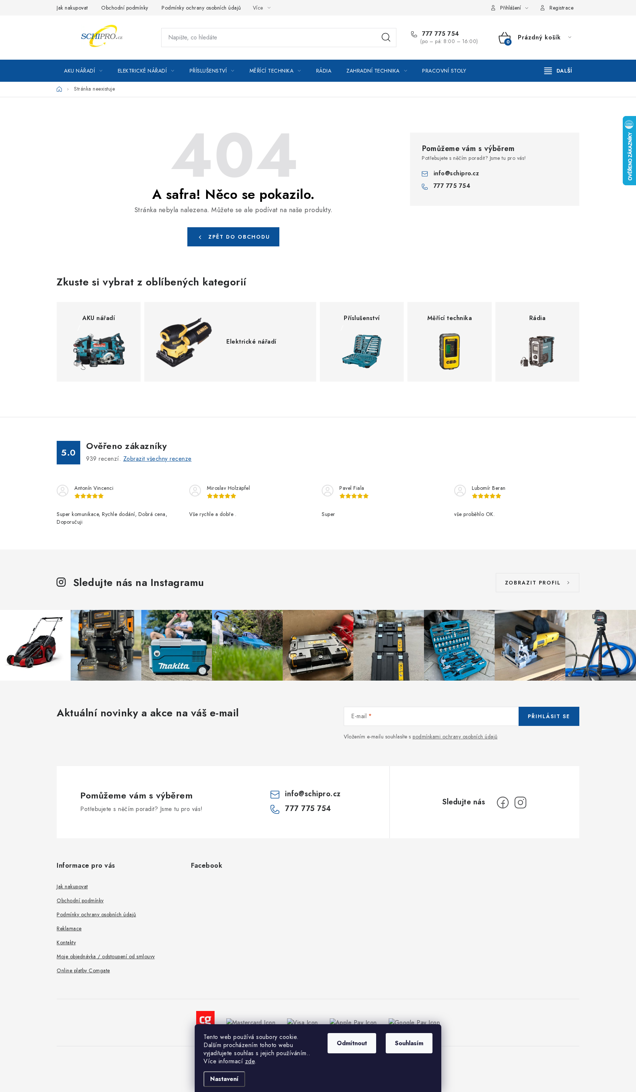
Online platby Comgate (83, 970)
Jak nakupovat (72, 7)
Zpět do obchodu (239, 236)
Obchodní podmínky (124, 7)
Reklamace (69, 928)
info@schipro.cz (456, 173)
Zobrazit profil (533, 582)
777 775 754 (439, 34)
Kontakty (66, 942)
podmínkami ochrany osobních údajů (455, 736)
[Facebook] (503, 802)
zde (250, 1061)
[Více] (558, 71)
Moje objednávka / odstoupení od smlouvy (106, 956)
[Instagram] (520, 802)
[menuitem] (83, 71)
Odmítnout (352, 1043)
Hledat (386, 37)
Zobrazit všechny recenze (157, 458)
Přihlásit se (549, 716)
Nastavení (224, 1079)
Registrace (561, 7)
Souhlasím (409, 1043)
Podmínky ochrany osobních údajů (201, 7)
